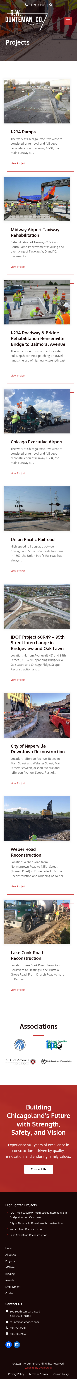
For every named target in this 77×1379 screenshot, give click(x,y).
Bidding (10, 1274)
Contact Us (38, 1169)
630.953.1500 (37, 5)
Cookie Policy (61, 1374)
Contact (10, 1293)
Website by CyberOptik (38, 1367)
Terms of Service (39, 1374)
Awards (9, 1280)
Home (8, 1248)
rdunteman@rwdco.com (24, 1322)
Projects (10, 1261)
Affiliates (10, 1267)
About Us (10, 1254)
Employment (12, 1286)
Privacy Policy (16, 1374)
